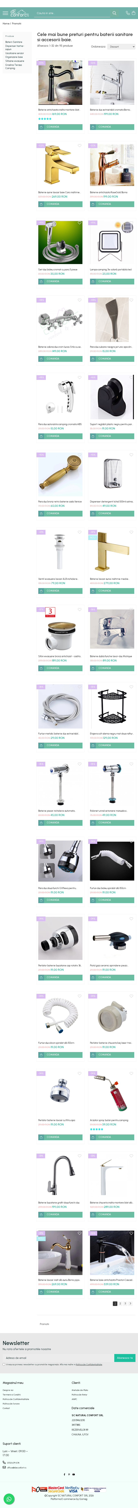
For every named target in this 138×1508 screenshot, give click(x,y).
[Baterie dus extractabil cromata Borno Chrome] (112, 82)
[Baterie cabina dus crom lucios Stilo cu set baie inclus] (60, 319)
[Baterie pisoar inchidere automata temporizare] (60, 783)
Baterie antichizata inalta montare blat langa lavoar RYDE (58, 109)
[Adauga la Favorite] (79, 63)
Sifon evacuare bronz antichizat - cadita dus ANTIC (59, 656)
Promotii (16, 23)
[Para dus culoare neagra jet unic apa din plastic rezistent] (112, 319)
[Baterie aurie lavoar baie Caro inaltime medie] (60, 165)
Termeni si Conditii (12, 1394)
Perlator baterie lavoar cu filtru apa (56, 1120)
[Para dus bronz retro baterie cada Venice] (60, 474)
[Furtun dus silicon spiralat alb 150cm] (60, 1015)
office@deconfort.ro (16, 1467)
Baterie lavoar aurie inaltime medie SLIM (109, 579)
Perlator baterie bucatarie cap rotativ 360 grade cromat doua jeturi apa (60, 965)
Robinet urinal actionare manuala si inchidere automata (108, 810)
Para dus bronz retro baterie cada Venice (60, 501)
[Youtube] (73, 1474)
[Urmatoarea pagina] (130, 1303)
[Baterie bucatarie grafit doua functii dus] (60, 1175)
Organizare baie (14, 57)
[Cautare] (114, 13)
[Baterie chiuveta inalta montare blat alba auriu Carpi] (112, 1175)
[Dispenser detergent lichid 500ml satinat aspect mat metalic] (112, 474)
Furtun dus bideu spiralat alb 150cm (108, 888)
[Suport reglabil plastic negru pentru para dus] (112, 397)
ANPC (74, 1399)
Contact (6, 1408)
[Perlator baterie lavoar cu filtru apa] (60, 1093)
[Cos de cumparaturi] (133, 13)
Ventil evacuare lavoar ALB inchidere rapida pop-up (57, 579)
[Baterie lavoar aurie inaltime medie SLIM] (112, 552)
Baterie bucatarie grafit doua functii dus (58, 1202)
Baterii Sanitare (13, 42)
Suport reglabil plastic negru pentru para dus (111, 424)
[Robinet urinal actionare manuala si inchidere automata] (112, 783)
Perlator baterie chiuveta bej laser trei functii (110, 1043)
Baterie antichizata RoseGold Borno (108, 192)
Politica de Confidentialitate (89, 1364)
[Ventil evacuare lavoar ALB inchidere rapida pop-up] (60, 552)
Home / (7, 23)
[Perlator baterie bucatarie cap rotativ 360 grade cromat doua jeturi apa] (60, 938)
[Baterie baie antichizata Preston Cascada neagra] (112, 1253)
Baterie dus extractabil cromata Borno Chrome (110, 109)
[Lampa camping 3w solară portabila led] (112, 242)
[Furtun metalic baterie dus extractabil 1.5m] (60, 706)
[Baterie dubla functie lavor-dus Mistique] (112, 629)
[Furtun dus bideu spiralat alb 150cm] (112, 861)
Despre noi (8, 1390)
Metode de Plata (80, 1390)
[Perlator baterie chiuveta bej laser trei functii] (112, 1015)
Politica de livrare (11, 1403)
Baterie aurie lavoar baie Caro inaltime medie (59, 192)
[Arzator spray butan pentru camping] (112, 1093)
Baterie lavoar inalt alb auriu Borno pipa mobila (58, 1280)
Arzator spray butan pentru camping (109, 1120)
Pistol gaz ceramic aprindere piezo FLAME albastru (108, 965)
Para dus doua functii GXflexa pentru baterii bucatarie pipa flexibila (57, 888)
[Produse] (5, 13)
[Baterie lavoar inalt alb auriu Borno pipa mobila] (60, 1253)
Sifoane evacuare (14, 61)
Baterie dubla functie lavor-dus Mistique (111, 656)
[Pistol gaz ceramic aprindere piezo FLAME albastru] (112, 938)
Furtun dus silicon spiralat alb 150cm (56, 1043)
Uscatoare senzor (14, 53)
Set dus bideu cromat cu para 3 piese (57, 269)
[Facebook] (64, 1474)
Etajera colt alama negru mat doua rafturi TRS (111, 733)
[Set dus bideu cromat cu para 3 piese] (60, 242)
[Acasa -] (20, 13)
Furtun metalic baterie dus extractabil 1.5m (58, 733)
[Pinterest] (69, 1474)
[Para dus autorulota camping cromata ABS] (60, 397)
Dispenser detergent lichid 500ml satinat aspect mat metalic (112, 501)
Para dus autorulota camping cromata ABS (60, 424)
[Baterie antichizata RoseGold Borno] (112, 165)
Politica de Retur (79, 1394)
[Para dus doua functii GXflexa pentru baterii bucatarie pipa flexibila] (60, 861)
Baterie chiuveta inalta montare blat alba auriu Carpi (112, 1202)
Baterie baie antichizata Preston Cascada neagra (112, 1280)
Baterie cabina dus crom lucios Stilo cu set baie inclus (60, 347)
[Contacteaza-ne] (128, 13)
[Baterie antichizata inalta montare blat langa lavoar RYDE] (60, 82)
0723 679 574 (13, 1463)
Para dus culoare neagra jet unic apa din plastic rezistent (110, 347)
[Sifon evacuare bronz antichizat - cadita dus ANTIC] (60, 629)
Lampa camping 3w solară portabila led (111, 269)
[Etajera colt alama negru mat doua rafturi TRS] (112, 706)
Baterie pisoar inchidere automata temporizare (56, 810)
